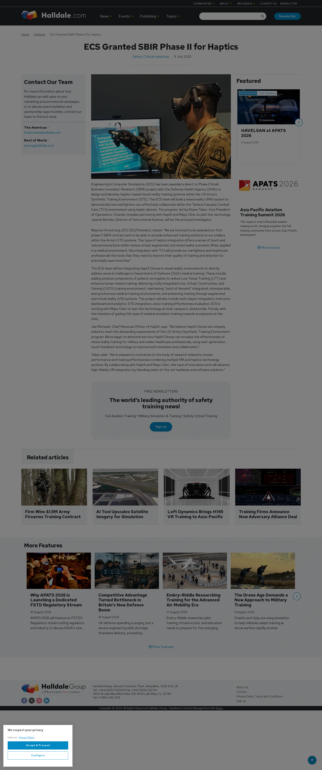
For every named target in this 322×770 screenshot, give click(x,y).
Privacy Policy (26, 737)
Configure (38, 755)
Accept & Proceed (38, 745)
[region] (38, 746)
